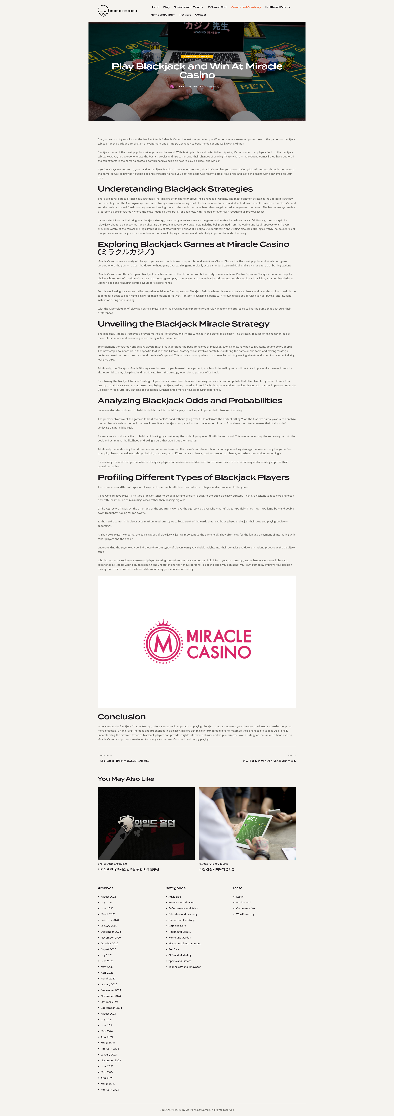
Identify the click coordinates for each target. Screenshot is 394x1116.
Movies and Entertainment (185, 943)
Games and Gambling (197, 56)
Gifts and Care (177, 926)
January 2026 (109, 926)
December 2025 (111, 931)
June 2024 (107, 1025)
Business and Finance (181, 902)
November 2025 (111, 937)
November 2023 (111, 1060)
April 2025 (107, 972)
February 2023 (110, 1089)
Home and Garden (180, 937)
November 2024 (111, 996)
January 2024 (109, 1054)
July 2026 (106, 902)
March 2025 (108, 978)
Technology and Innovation (185, 967)
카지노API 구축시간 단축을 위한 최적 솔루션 (128, 869)
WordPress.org (245, 914)
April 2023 (107, 1078)
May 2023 (107, 1072)
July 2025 (106, 955)
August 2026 (108, 896)
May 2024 (107, 1031)
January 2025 (109, 984)
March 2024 (108, 1043)
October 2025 (109, 943)
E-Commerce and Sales (183, 908)
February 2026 (110, 920)
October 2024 (109, 1002)
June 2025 (107, 961)
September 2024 (111, 1007)
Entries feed (243, 902)
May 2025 (107, 967)
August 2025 (108, 949)
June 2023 (107, 1066)
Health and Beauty (180, 931)
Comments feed (246, 908)
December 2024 (111, 990)
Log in (239, 896)
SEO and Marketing (180, 955)
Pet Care (174, 949)
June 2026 (107, 908)
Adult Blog (175, 896)
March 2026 (108, 914)
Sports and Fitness (180, 961)
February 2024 (110, 1048)
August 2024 (108, 1013)
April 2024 (107, 1037)
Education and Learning (183, 914)
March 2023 (108, 1084)
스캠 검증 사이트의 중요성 (217, 869)
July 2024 (107, 1019)
